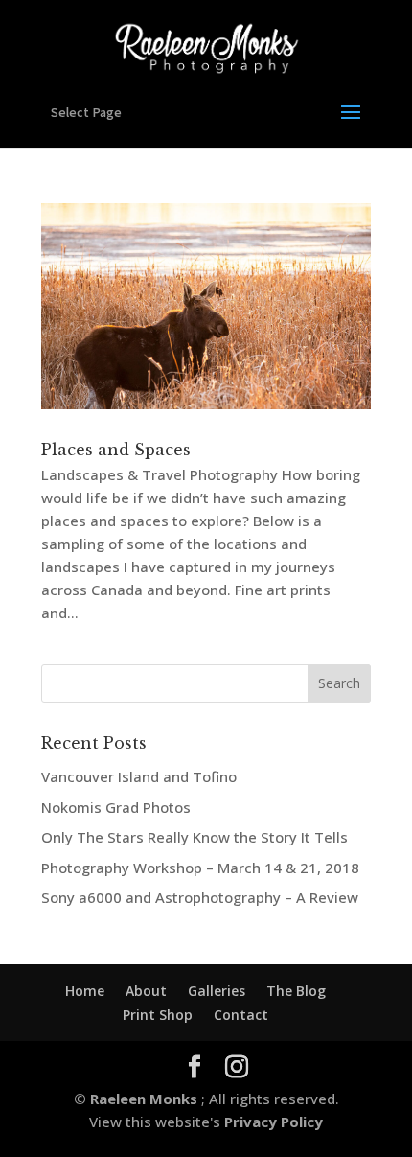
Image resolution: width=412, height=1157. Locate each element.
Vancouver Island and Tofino (139, 776)
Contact (241, 1015)
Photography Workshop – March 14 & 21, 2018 (200, 867)
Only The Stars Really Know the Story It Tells (194, 836)
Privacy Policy (271, 1121)
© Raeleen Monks (137, 1098)
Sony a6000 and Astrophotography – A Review (199, 897)
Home (84, 991)
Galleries (216, 991)
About (146, 991)
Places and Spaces (116, 449)
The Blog (296, 991)
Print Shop (158, 1015)
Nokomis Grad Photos (116, 807)
